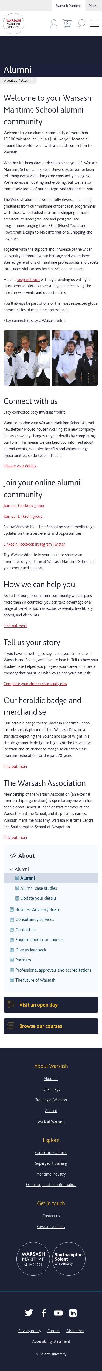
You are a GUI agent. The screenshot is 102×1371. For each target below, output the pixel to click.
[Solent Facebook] (43, 1313)
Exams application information (51, 1184)
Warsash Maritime (68, 5)
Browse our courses (40, 1026)
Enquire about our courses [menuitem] (39, 939)
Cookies (53, 1330)
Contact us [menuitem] (25, 929)
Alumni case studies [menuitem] (38, 888)
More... (93, 5)
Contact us (51, 1215)
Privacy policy (29, 1330)
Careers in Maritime (51, 1152)
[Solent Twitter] (29, 1313)
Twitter (59, 544)
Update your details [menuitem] (38, 898)
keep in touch (28, 279)
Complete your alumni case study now (35, 683)
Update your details (20, 465)
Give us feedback (51, 1226)
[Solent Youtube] (58, 1313)
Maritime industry (51, 1174)
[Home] (13, 23)
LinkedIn (11, 544)
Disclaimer (75, 1330)
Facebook (26, 544)
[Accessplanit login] (53, 23)
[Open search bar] (81, 23)
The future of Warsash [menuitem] (35, 980)
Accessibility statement (51, 1341)
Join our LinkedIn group (23, 516)
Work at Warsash (51, 1121)
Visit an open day (38, 1005)
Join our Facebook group (24, 505)
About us (10, 80)
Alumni (22, 869)
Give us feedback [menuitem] (30, 949)
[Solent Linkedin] (73, 1313)
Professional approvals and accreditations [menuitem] (53, 970)
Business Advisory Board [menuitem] (37, 909)
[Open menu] (94, 24)
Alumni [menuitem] (27, 878)
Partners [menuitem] (23, 959)
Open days (51, 1089)
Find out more (15, 625)
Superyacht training (51, 1163)
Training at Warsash (51, 1099)
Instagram (43, 544)
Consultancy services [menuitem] (34, 919)
